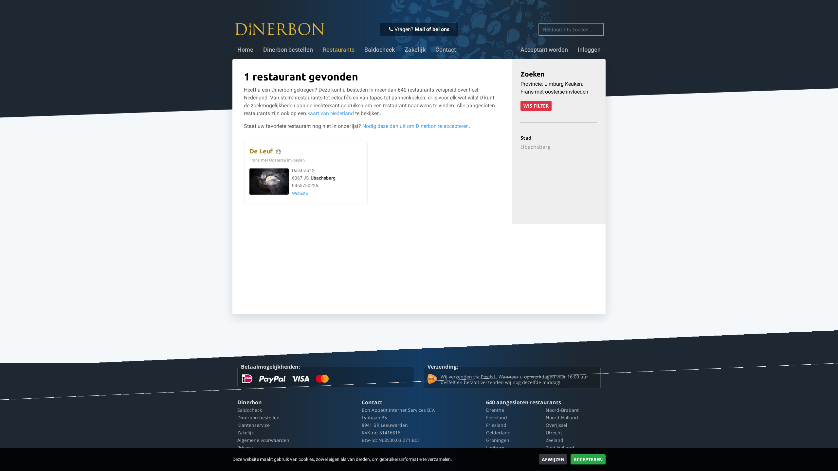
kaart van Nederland (330, 113)
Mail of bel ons (432, 29)
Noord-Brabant (562, 410)
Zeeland (554, 440)
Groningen (497, 440)
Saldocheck (379, 49)
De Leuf (261, 151)
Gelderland (498, 432)
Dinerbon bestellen (288, 49)
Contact (445, 49)
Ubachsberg (323, 178)
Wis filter (536, 106)
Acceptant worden (544, 49)
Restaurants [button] (339, 49)
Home (245, 49)
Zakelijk (415, 49)
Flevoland (496, 417)
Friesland (496, 425)
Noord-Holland (562, 417)
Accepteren (588, 459)
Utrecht (554, 432)
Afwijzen (553, 459)
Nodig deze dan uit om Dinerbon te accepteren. (416, 126)
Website (300, 193)
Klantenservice (253, 425)
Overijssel (556, 425)
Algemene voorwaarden (263, 440)
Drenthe (495, 410)
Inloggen (589, 49)
